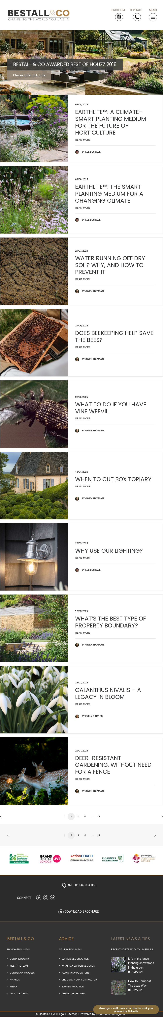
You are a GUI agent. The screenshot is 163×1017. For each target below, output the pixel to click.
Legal (60, 1014)
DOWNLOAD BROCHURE (81, 911)
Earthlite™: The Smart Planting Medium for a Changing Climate (109, 194)
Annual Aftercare (73, 993)
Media (13, 986)
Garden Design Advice (75, 958)
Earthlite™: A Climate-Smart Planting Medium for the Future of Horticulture (110, 122)
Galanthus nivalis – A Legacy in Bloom (108, 693)
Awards (15, 979)
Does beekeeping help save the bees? (114, 336)
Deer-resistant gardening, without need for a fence (113, 765)
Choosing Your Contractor (79, 979)
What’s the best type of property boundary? (110, 622)
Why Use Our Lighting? (109, 551)
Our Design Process (22, 972)
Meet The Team (19, 965)
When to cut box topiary (113, 479)
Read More (83, 139)
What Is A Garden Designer (78, 965)
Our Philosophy (19, 958)
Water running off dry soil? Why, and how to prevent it (110, 265)
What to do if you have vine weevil (110, 407)
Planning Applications (75, 972)
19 (99, 816)
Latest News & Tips (130, 938)
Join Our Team (19, 993)
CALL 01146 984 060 (81, 885)
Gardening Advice (73, 986)
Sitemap (72, 1014)
